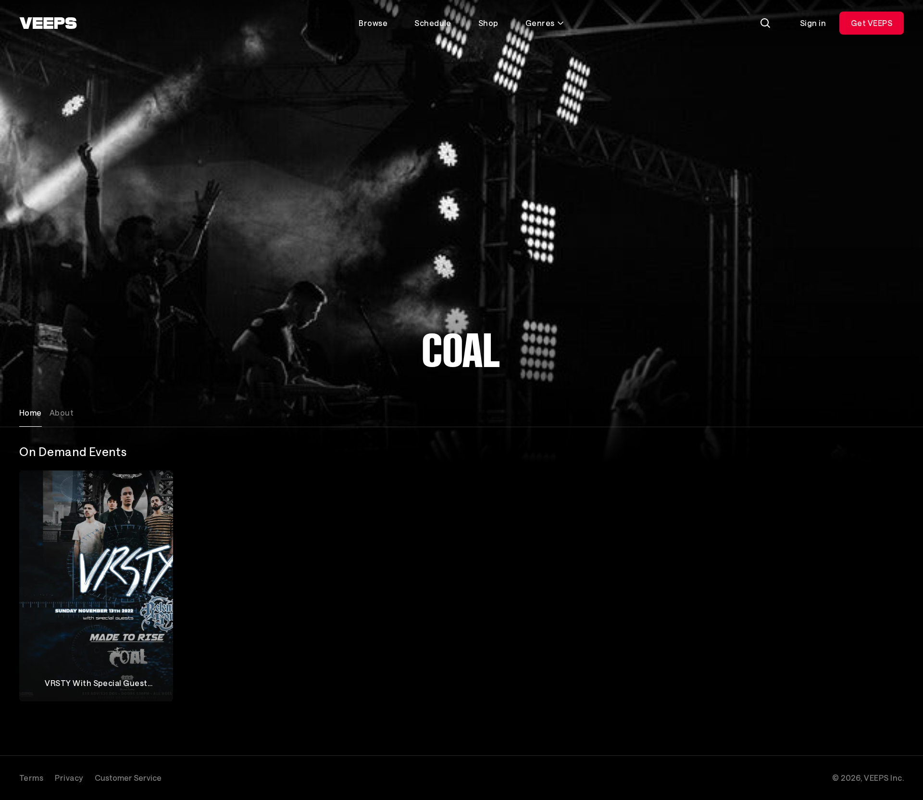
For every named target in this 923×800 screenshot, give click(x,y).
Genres (540, 22)
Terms (31, 777)
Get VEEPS (871, 22)
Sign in (813, 22)
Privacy (69, 777)
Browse (373, 22)
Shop (488, 22)
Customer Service (128, 777)
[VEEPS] (48, 23)
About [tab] (62, 412)
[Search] (765, 23)
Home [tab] (30, 412)
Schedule (432, 22)
